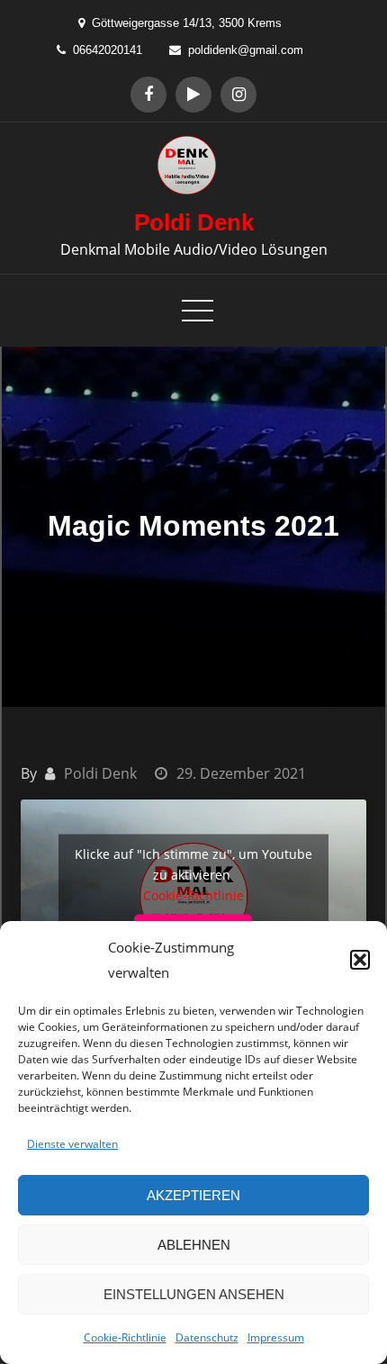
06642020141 (107, 50)
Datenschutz (207, 1337)
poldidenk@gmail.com (245, 50)
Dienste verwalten (72, 1144)
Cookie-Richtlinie (125, 1337)
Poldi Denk (194, 222)
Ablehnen (194, 1244)
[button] (360, 960)
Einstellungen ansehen (194, 1294)
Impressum (276, 1337)
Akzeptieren (193, 1195)
